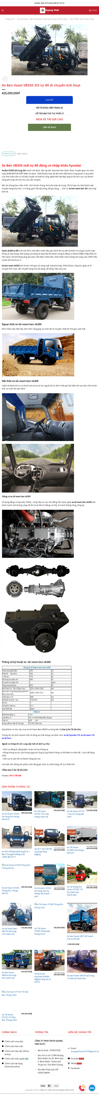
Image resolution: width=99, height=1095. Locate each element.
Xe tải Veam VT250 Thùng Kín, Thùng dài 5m (10, 890)
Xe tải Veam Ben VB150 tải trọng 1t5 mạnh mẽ (9, 931)
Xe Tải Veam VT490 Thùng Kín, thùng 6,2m (42, 931)
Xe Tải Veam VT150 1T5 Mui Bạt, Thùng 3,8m (9, 1017)
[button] (93, 10)
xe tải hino (6, 738)
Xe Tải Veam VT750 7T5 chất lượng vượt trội (41, 814)
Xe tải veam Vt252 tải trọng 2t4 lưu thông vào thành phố (42, 892)
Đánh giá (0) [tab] (22, 154)
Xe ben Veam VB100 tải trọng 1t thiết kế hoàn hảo (80, 977)
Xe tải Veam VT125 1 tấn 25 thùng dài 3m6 (76, 814)
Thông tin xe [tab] (8, 154)
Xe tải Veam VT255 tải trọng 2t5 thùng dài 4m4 (10, 816)
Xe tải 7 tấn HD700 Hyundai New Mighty (43, 852)
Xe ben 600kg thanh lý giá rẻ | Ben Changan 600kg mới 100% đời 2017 (16, 854)
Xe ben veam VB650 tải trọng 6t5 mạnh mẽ (9, 975)
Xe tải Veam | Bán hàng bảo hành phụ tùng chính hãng (42, 19)
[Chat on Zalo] (92, 1088)
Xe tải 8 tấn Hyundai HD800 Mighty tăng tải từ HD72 (42, 977)
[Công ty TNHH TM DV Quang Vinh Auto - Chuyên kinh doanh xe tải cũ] (49, 10)
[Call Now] (82, 1088)
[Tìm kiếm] (3, 10)
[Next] (10, 77)
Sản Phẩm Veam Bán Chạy (82, 19)
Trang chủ (9, 19)
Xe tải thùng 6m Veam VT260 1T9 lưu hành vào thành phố (75, 890)
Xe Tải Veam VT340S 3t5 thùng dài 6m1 (75, 850)
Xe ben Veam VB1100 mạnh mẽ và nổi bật (80, 937)
